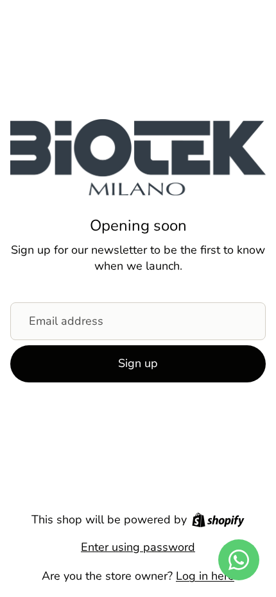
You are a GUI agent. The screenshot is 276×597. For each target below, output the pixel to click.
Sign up (138, 363)
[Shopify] (218, 519)
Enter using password (138, 547)
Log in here (205, 576)
